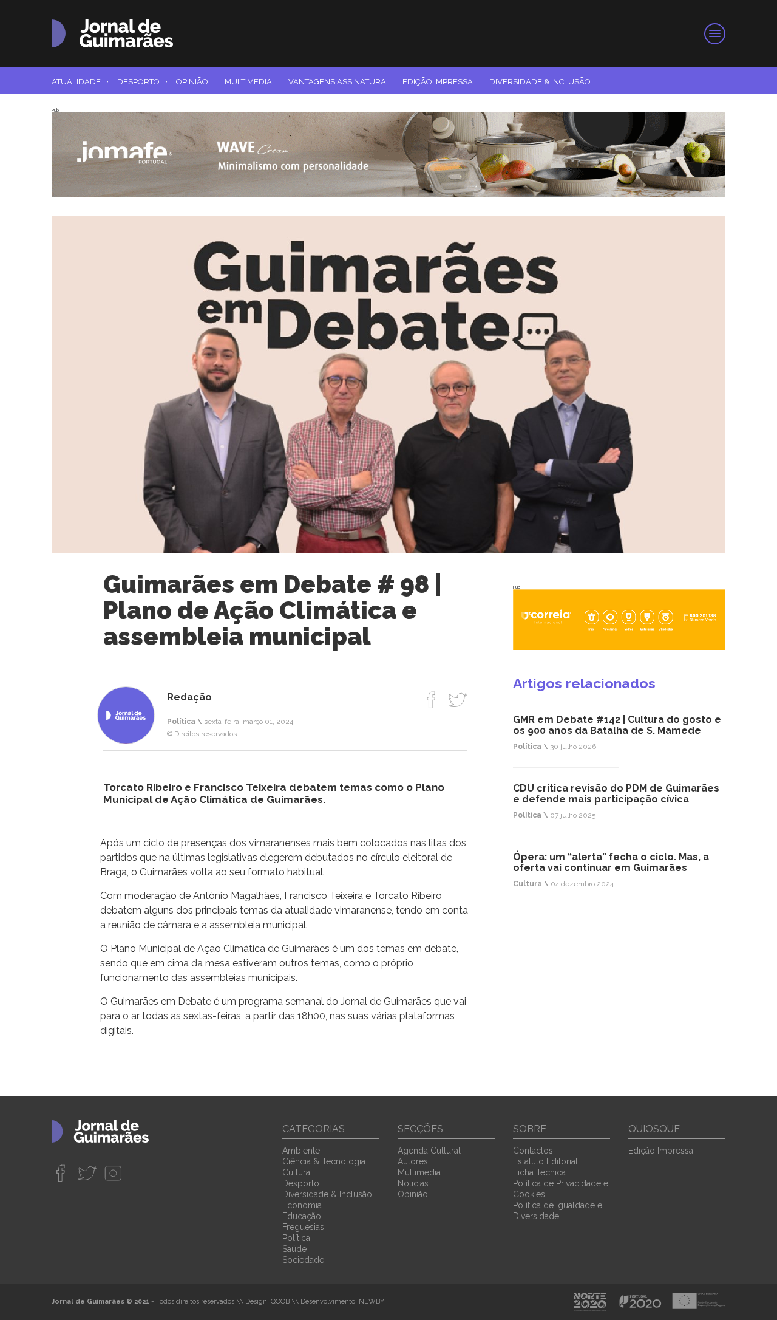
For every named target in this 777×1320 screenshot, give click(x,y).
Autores (413, 1161)
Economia (302, 1205)
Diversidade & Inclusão (540, 81)
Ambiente (301, 1150)
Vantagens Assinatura (341, 81)
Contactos (533, 1150)
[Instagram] (113, 1173)
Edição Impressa (441, 81)
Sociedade (303, 1260)
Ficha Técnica (539, 1172)
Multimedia (252, 81)
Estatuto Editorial (545, 1161)
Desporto (142, 81)
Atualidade (80, 81)
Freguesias (303, 1227)
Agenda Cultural (429, 1150)
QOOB (280, 1301)
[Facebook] (431, 699)
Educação (301, 1216)
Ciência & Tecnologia (323, 1161)
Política (296, 1238)
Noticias (413, 1183)
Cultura (296, 1172)
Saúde (294, 1249)
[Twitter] (457, 699)
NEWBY (371, 1301)
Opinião (196, 81)
